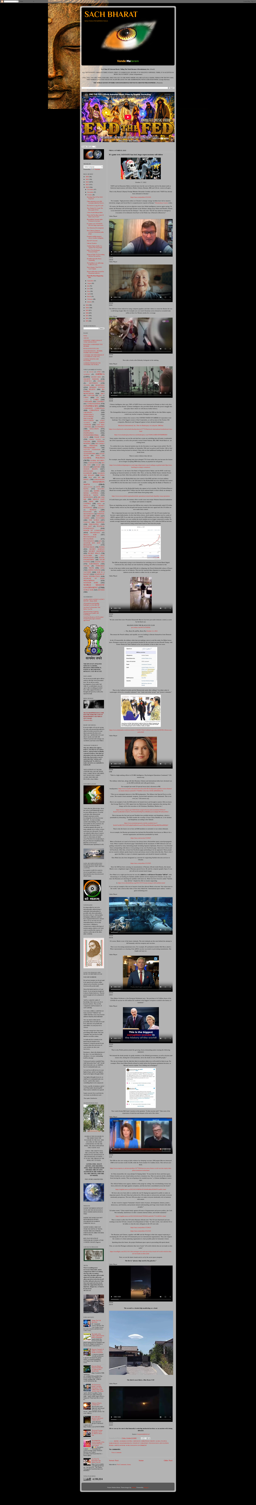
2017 (87, 315)
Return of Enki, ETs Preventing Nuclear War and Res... (95, 255)
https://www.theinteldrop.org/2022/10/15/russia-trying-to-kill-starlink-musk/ (141, 883)
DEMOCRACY (89, 415)
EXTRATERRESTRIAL (91, 435)
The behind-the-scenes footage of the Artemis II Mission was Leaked (98, 1443)
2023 (87, 184)
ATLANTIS (87, 385)
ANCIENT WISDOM (91, 379)
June (88, 288)
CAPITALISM (91, 395)
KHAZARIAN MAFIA (126, 1443)
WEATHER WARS (91, 583)
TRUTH (91, 568)
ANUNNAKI (100, 381)
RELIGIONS (88, 545)
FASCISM (87, 441)
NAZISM (86, 518)
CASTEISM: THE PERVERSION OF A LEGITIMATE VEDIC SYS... (94, 355)
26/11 (85, 372)
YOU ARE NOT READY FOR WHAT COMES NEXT (97, 1418)
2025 (87, 179)
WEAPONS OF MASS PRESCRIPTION (94, 580)
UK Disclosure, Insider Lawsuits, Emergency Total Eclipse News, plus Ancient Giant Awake (98, 1388)
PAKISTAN (87, 522)
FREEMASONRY (89, 448)
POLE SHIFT (88, 526)
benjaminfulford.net (143, 1434)
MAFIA (86, 489)
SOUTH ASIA (99, 562)
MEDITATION (88, 497)
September (90, 281)
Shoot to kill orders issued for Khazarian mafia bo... (95, 272)
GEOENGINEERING (90, 453)
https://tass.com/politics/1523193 (140, 197)
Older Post (168, 1460)
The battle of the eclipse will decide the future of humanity (98, 1335)
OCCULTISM (100, 518)
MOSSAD (93, 510)
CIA (97, 397)
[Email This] (142, 1438)
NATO (98, 516)
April (88, 294)
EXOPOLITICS (89, 433)
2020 (87, 307)
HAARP (98, 465)
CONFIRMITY (100, 401)
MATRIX (97, 491)
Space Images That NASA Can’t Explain (94, 268)
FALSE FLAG (99, 437)
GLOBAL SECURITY (97, 460)
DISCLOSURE (88, 419)
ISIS (99, 477)
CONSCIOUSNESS (93, 404)
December (90, 189)
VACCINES (87, 572)
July (88, 286)
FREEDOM (93, 446)
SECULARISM (88, 555)
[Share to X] (145, 1438)
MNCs (86, 506)
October (89, 195)
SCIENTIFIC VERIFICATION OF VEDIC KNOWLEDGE (93, 341)
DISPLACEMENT (89, 420)
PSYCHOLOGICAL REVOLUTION (158, 1443)
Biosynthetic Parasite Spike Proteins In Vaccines (95, 220)
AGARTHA (87, 374)
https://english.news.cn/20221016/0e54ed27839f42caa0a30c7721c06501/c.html (141, 1216)
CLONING (86, 399)
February (90, 299)
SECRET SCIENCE (96, 549)
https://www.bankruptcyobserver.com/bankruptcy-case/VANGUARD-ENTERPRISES (140, 435)
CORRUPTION (94, 410)
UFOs (102, 568)
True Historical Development (95, 228)
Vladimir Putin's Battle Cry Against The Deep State (94, 246)
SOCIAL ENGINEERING (94, 559)
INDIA (102, 475)
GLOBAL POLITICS (161, 1441)
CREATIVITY (88, 412)
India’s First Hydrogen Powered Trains (93, 251)
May (88, 291)
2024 (87, 182)
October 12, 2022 (152, 631)
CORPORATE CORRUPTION (140, 1441)
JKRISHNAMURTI (99, 479)
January (89, 302)
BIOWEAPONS (89, 393)
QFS (100, 541)
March (89, 296)
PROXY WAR (90, 535)
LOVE (98, 487)
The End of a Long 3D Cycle (95, 205)
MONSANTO (101, 507)
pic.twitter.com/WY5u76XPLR (140, 627)
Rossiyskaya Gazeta (161, 203)
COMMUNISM (88, 401)
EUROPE (152, 1441)
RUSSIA (111, 1445)
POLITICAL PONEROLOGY (94, 527)
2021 (87, 305)
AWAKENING (99, 385)
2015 (87, 321)
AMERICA (117, 1441)
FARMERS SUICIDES (95, 439)
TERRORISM (100, 566)
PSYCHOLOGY (89, 541)
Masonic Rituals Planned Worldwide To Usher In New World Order (97, 1368)
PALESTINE (100, 522)
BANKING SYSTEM (126, 1441)
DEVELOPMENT (89, 416)
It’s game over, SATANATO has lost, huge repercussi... (95, 224)
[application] (141, 237)
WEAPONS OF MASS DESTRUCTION (94, 575)
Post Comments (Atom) (124, 1464)
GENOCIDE (88, 452)
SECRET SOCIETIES (97, 551)
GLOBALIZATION (93, 463)
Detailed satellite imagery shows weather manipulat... (95, 237)
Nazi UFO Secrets (92, 240)
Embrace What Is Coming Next (97, 1404)
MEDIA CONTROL (91, 493)
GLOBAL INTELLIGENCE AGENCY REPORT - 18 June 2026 (94, 600)
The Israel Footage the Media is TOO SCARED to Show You (97, 1433)
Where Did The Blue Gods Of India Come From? (95, 216)
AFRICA (99, 372)
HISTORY (97, 467)
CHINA (86, 397)
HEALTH (87, 467)
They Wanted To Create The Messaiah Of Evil (95, 209)
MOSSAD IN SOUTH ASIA (91, 348)
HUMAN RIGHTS (114, 1443)
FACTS (86, 437)
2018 (87, 313)
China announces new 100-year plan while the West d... (95, 202)
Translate (97, 169)
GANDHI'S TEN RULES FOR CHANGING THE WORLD (92, 363)
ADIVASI (86, 338)
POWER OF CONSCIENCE (140, 1443)
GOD (89, 465)
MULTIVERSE (88, 511)
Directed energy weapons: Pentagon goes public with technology (91, 613)
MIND (91, 501)
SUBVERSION (94, 564)
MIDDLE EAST (98, 499)
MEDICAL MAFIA (91, 495)
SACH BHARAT (111, 14)
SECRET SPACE (94, 553)
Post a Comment (116, 1452)
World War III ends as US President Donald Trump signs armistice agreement (93, 618)
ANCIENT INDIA (96, 377)
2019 (87, 310)
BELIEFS (92, 389)
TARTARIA (87, 566)
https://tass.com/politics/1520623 (140, 1227)
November (90, 192)
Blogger (146, 1487)
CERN (100, 395)
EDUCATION (94, 429)
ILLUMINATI (88, 473)
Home (141, 1460)
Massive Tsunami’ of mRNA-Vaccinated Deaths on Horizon (98, 1351)
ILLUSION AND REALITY (94, 474)
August (89, 283)
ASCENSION (93, 383)
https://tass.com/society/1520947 (141, 838)
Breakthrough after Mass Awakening (94, 259)
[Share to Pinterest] (149, 1438)
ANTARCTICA (88, 381)
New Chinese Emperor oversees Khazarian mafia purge (95, 232)
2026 (87, 176)
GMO (102, 463)
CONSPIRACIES (91, 406)
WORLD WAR (88, 590)
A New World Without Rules (95, 212)
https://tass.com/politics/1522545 (140, 1231)
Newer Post (114, 1460)
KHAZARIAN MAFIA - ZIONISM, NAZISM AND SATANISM (93, 351)
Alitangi (134, 1487)
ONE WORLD (94, 520)
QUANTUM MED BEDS (92, 543)
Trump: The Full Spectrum (96, 1321)
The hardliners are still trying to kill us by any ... (95, 263)
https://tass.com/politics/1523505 (140, 863)
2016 (87, 318)
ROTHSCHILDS (89, 547)
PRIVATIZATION (95, 532)
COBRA (96, 400)
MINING (99, 503)
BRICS (102, 393)
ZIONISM (101, 590)
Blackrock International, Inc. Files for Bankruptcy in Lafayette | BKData (140, 425)
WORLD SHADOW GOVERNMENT (136, 1445)
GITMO (98, 455)
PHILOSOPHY (94, 524)
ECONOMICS (99, 427)
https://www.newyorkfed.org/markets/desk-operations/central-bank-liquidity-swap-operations (141, 496)
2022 (87, 187)
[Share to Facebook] (147, 1438)
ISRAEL (86, 479)
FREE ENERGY (99, 443)
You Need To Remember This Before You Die (92, 608)
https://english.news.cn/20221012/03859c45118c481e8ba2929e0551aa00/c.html (141, 1189)
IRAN (90, 477)
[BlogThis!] (144, 1438)
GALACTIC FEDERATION (92, 449)
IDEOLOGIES (88, 471)
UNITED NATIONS (119, 1445)
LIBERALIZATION (88, 487)
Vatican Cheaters (92, 243)
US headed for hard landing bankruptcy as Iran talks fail (91, 604)
